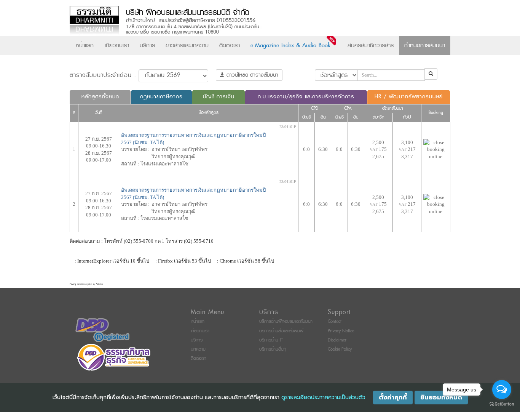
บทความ (198, 349)
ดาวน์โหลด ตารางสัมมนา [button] (251, 75)
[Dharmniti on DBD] (102, 329)
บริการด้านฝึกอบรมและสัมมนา (286, 321)
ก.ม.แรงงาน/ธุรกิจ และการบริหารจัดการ (306, 96)
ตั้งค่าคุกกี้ (393, 397)
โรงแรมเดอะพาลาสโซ (164, 164)
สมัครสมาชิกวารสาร (371, 45)
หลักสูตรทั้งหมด (100, 96)
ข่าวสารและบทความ (187, 45)
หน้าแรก (85, 45)
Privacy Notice (341, 331)
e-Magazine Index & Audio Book (290, 45)
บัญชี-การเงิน (218, 96)
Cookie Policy (340, 349)
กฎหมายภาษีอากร (161, 96)
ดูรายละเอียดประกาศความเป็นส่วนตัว (323, 397)
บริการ (147, 45)
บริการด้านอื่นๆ (272, 349)
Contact (334, 321)
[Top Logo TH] (244, 21)
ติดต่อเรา (229, 45)
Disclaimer (337, 340)
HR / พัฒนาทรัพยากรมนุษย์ (409, 96)
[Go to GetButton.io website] (502, 404)
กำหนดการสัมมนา (424, 45)
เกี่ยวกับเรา (117, 45)
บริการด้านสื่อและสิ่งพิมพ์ (281, 331)
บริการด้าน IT (271, 340)
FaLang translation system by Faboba (86, 284)
